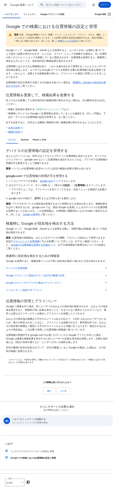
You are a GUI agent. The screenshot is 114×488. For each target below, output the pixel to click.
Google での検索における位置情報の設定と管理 (33, 458)
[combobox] (66, 4)
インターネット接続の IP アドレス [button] (24, 290)
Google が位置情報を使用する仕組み (30, 244)
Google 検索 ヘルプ (22, 5)
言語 (10, 478)
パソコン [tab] (12, 139)
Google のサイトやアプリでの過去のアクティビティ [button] (34, 282)
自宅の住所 (14, 127)
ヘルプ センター (11, 14)
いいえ (63, 391)
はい (49, 391)
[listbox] (15, 482)
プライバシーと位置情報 (26, 241)
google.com (46, 181)
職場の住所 (14, 132)
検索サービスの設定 (67, 41)
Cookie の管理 (30, 214)
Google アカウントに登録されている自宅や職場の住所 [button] (35, 275)
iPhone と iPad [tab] (39, 139)
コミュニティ (29, 14)
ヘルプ (8, 443)
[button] (5, 4)
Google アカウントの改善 (52, 14)
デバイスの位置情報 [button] (16, 268)
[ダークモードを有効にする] (28, 482)
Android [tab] (25, 139)
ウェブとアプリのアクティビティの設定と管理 (32, 451)
